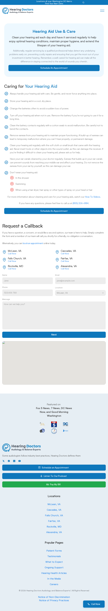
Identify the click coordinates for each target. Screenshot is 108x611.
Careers (54, 584)
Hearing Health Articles (54, 573)
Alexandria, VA (54, 532)
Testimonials (54, 556)
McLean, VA (54, 504)
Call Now (12, 253)
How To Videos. (93, 196)
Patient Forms (54, 550)
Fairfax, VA (54, 521)
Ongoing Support (54, 567)
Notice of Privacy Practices (54, 600)
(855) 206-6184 (80, 203)
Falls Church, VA (54, 515)
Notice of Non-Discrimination (54, 597)
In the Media (54, 578)
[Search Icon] (83, 2)
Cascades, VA (54, 509)
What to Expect (54, 561)
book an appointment (33, 243)
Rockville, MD (54, 526)
